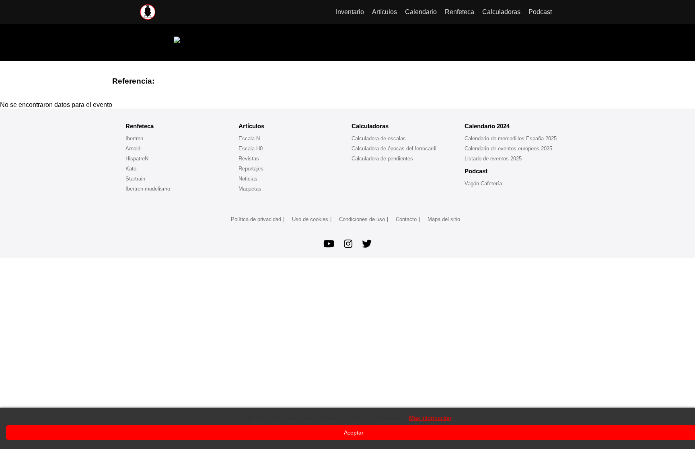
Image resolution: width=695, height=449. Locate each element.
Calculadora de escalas (379, 138)
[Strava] (367, 244)
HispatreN (136, 159)
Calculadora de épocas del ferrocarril (394, 149)
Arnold (132, 149)
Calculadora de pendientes (382, 159)
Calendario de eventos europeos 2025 (508, 149)
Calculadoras (501, 11)
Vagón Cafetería (483, 183)
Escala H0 (251, 149)
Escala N (249, 138)
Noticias (248, 179)
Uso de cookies (310, 219)
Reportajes (251, 169)
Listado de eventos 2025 (493, 159)
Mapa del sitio (444, 219)
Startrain (135, 179)
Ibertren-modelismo (147, 189)
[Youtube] (328, 244)
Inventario (350, 11)
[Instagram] (348, 244)
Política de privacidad (256, 219)
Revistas (249, 159)
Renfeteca (459, 11)
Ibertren (134, 138)
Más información (430, 418)
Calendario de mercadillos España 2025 (511, 138)
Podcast (540, 11)
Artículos (384, 11)
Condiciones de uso (362, 219)
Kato (130, 169)
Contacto (406, 219)
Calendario (421, 11)
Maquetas (250, 189)
